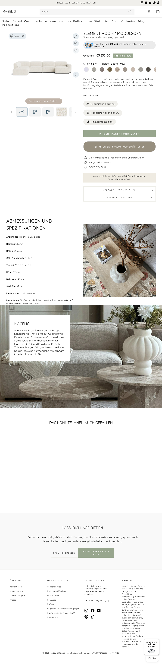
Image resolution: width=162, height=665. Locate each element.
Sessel (17, 21)
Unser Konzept (17, 591)
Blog (141, 21)
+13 (34, 492)
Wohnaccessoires (58, 21)
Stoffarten (102, 21)
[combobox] (87, 12)
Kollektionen (82, 21)
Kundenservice (54, 587)
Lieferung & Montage (57, 591)
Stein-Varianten (124, 21)
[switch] (151, 651)
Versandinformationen (119, 190)
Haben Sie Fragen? (119, 197)
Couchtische (33, 21)
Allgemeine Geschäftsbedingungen (63, 608)
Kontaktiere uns (17, 587)
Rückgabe (51, 600)
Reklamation (53, 595)
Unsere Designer (17, 595)
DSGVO (50, 604)
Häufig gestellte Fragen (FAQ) (61, 613)
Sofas (6, 21)
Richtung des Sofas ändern (42, 101)
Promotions (11, 24)
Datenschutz (53, 617)
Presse (13, 600)
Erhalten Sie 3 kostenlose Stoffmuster (119, 146)
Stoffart (104, 64)
